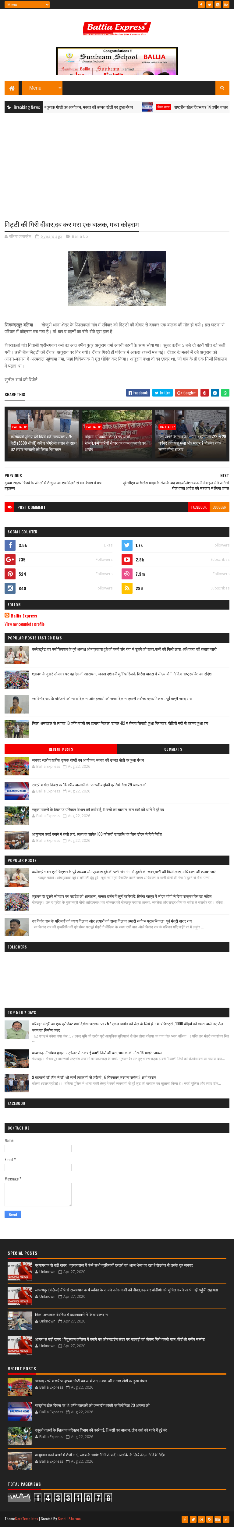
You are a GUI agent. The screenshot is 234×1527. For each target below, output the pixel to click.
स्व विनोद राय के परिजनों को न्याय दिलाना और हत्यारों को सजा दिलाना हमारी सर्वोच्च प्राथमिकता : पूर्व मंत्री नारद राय (112, 698)
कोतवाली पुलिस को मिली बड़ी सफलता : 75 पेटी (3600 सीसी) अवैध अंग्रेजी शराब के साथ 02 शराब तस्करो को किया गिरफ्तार (43, 442)
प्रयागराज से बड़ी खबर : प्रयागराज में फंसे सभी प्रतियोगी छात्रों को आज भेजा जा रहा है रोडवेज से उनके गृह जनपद (114, 1265)
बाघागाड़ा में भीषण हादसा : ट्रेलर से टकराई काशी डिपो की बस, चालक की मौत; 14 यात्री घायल (97, 1052)
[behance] (226, 4)
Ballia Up (80, 236)
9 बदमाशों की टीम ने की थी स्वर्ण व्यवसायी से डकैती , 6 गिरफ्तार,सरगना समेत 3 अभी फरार (94, 1077)
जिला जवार (145, 107)
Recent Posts (61, 749)
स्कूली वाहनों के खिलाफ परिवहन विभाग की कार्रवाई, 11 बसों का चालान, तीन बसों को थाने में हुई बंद (98, 809)
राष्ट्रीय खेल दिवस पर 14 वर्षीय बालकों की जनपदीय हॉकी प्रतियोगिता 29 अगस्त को (89, 784)
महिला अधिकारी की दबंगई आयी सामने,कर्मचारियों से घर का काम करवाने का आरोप (115, 442)
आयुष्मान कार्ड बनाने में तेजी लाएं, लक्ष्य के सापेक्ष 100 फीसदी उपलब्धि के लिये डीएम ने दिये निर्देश (97, 834)
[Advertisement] (117, 162)
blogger (219, 507)
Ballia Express (24, 616)
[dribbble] (201, 1519)
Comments (173, 749)
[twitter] (209, 4)
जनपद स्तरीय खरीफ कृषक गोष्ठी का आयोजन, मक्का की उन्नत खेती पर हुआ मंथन (88, 760)
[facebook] (201, 4)
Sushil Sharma (69, 1518)
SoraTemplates (26, 1518)
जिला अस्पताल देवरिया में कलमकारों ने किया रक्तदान (71, 1314)
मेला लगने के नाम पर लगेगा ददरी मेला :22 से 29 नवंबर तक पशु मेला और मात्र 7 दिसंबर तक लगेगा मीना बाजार (192, 442)
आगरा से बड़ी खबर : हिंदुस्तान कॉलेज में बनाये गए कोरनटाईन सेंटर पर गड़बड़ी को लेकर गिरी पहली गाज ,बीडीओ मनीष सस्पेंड (120, 1339)
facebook (199, 507)
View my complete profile (24, 624)
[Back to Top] (226, 1519)
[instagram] (217, 4)
